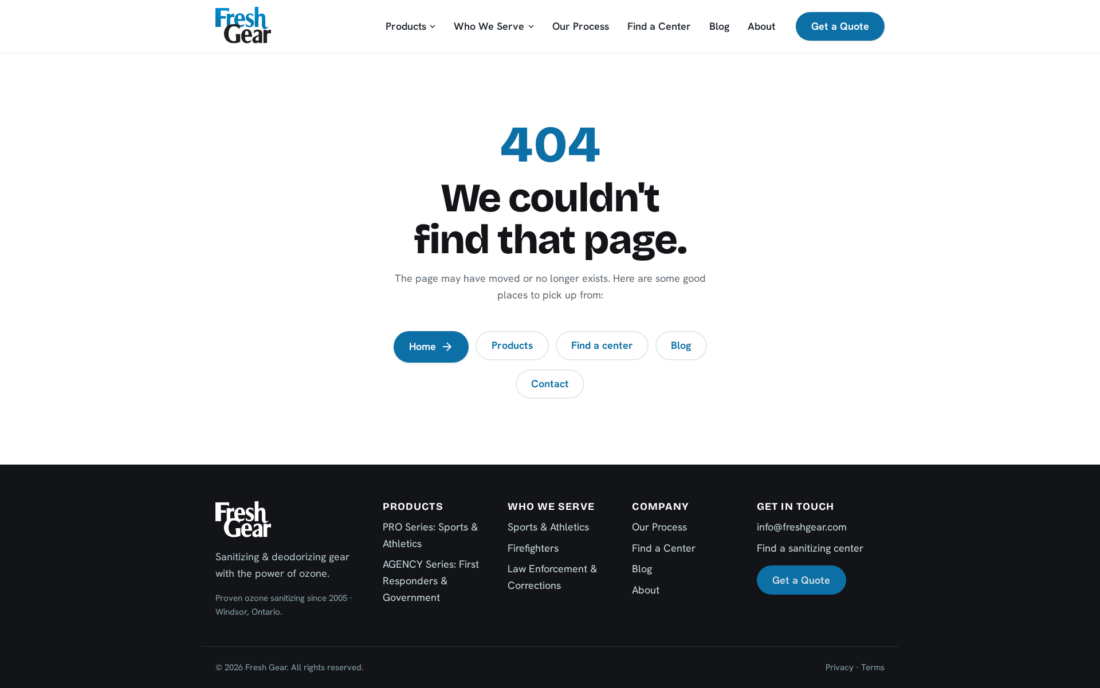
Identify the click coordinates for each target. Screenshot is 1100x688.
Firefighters (533, 548)
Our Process (580, 26)
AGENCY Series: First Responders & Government (431, 580)
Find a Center (659, 26)
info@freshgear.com (802, 526)
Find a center (602, 345)
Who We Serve (489, 26)
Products (406, 26)
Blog (719, 26)
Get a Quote (840, 26)
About (761, 26)
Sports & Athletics (548, 526)
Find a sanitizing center (810, 548)
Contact (550, 383)
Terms (873, 667)
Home (422, 346)
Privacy (840, 667)
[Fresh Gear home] (243, 26)
